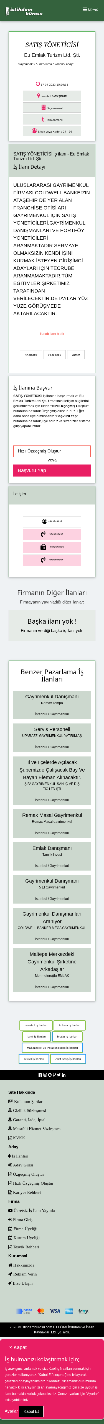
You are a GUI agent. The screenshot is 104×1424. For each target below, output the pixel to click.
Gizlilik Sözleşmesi (29, 1110)
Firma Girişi (23, 1219)
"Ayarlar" (92, 1394)
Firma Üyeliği (24, 1229)
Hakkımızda (23, 1265)
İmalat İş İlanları (67, 1036)
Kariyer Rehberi (26, 1192)
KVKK (18, 1138)
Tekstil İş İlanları (34, 1058)
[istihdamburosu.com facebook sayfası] (41, 1074)
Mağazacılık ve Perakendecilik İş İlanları (52, 1047)
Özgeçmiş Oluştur (28, 1174)
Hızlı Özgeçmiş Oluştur (33, 1183)
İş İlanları (19, 1156)
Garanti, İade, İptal (28, 1119)
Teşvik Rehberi (25, 1247)
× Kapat (18, 1347)
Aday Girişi (22, 1165)
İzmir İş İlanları (36, 1036)
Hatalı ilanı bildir (52, 334)
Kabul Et (31, 1411)
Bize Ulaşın (22, 1283)
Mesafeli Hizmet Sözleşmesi (37, 1128)
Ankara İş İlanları (69, 1025)
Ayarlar (11, 1411)
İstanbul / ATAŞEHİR (53, 96)
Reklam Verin (24, 1274)
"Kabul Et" (45, 1375)
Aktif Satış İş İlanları (68, 1058)
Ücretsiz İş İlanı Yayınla (33, 1210)
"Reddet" (53, 1381)
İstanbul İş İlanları (36, 1025)
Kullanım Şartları (28, 1101)
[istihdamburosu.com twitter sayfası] (59, 1074)
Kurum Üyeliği (26, 1238)
